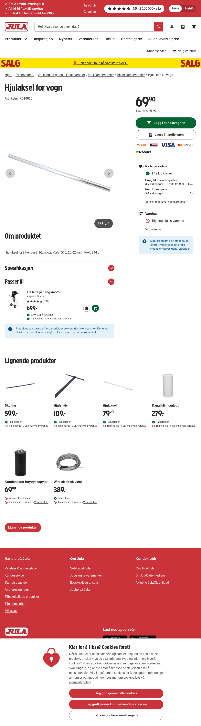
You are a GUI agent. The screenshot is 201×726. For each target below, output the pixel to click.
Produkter (13, 39)
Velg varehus (187, 51)
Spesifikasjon (19, 268)
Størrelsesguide (16, 582)
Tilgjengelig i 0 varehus (28, 425)
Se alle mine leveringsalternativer (165, 201)
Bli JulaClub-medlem (150, 575)
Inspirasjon (43, 39)
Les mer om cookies (120, 677)
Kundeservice (156, 51)
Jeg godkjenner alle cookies (116, 693)
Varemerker (88, 39)
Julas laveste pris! (163, 39)
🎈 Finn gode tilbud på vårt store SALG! (100, 63)
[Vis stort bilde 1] (59, 173)
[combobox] (99, 26)
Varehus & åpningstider (21, 568)
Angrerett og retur (17, 589)
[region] (100, 682)
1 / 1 (100, 223)
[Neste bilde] (109, 173)
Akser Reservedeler (131, 75)
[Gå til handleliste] (183, 26)
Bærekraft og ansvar (84, 582)
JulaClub (89, 5)
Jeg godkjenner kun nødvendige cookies (116, 704)
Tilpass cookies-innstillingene (116, 715)
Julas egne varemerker (86, 575)
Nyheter (65, 39)
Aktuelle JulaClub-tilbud (152, 582)
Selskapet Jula (80, 568)
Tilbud (109, 39)
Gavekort (89, 11)
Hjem (8, 75)
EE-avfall (11, 611)
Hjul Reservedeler (101, 75)
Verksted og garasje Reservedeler (61, 75)
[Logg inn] (172, 26)
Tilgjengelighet (15, 603)
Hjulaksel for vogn (160, 75)
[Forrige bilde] (10, 173)
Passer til (14, 281)
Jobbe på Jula (80, 589)
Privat (175, 8)
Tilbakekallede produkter (22, 596)
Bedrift (189, 8)
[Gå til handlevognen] (194, 26)
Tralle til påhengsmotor (63, 296)
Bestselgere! (131, 39)
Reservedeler (25, 75)
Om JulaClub (145, 568)
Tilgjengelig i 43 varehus (51, 318)
